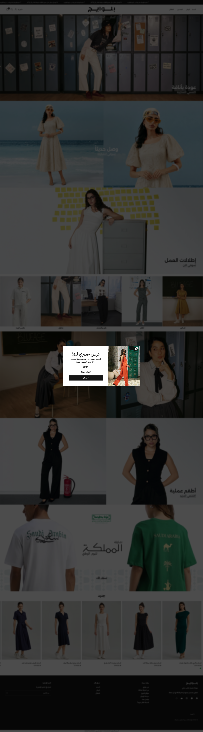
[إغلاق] (137, 348)
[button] (86, 378)
